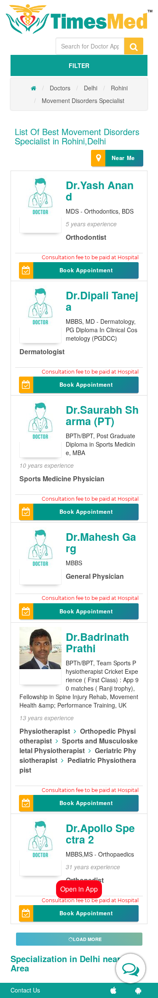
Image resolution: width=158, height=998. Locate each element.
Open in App (79, 889)
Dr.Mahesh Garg (101, 542)
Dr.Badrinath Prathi (97, 642)
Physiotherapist (44, 731)
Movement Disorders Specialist (83, 100)
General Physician (95, 576)
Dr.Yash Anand (100, 190)
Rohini (119, 88)
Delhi (90, 88)
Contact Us (25, 990)
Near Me (123, 158)
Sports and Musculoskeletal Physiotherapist (78, 745)
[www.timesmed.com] (33, 87)
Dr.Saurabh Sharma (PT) (102, 415)
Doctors (60, 88)
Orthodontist (86, 237)
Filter (79, 65)
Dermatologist (41, 351)
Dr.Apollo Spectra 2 (100, 833)
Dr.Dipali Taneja (102, 301)
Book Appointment (85, 270)
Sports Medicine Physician (61, 478)
